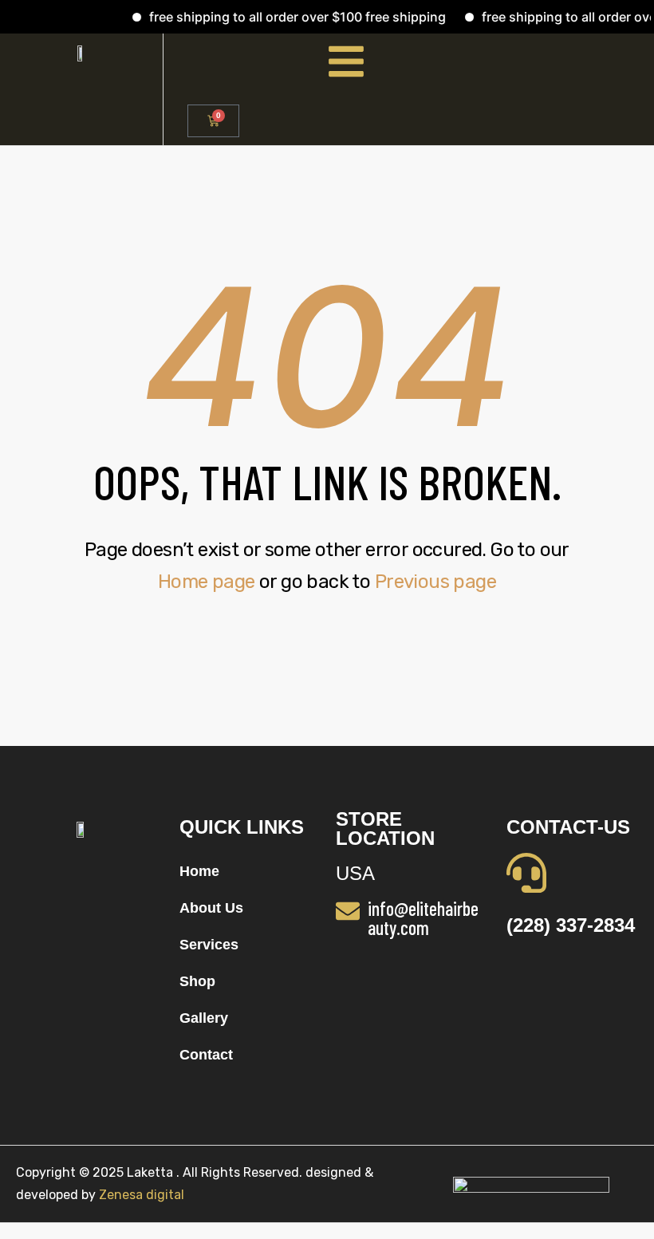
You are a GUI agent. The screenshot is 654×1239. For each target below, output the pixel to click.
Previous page (435, 581)
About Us (211, 908)
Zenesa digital (140, 1194)
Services (208, 945)
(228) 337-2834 (570, 925)
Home (199, 871)
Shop (197, 981)
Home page (206, 581)
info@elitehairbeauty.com (423, 918)
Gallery (203, 1018)
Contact (206, 1055)
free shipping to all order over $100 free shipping (288, 17)
